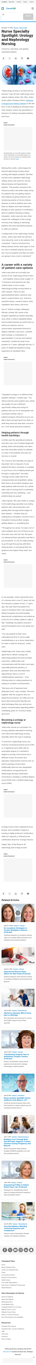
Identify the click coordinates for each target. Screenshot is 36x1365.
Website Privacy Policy (9, 1312)
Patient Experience (23, 1137)
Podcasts (5, 1336)
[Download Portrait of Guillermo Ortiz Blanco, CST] (18, 1083)
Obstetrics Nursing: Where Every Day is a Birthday (17, 1014)
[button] (32, 8)
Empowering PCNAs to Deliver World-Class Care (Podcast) (16, 1186)
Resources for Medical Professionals (13, 1285)
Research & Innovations (9, 1277)
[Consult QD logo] (11, 8)
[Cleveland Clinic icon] (3, 8)
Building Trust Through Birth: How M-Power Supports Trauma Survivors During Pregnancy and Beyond (17, 1142)
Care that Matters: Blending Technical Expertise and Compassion (15, 1228)
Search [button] (28, 16)
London (32, 2)
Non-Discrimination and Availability (12, 1317)
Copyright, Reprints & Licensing (11, 1307)
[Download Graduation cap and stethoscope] (18, 956)
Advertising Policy (7, 1302)
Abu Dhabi (11, 2)
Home (3, 1265)
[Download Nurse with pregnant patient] (18, 998)
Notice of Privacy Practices (10, 1314)
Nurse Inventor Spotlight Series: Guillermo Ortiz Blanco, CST (17, 1099)
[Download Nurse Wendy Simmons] (18, 1039)
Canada (19, 2)
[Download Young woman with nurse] (18, 1124)
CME (3, 1331)
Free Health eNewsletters (9, 1282)
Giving (3, 1272)
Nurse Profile (23, 27)
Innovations (21, 1095)
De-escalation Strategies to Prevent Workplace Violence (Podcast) (16, 930)
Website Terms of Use (9, 1309)
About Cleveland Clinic (9, 1267)
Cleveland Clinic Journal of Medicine (13, 1329)
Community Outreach (8, 1275)
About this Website (8, 1299)
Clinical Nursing (22, 1010)
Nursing (16, 27)
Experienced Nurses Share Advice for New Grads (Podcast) (17, 973)
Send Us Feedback (7, 1297)
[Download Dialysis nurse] (18, 1211)
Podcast (22, 925)
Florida (25, 2)
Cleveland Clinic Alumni (9, 1326)
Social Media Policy (8, 1304)
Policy (17, 159)
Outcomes (5, 1334)
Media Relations (7, 1288)
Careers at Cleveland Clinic (10, 1270)
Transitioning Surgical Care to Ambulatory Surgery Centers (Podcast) (16, 1056)
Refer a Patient (6, 1339)
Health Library (6, 1280)
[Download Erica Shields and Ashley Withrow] (18, 913)
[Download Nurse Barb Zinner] (18, 1170)
